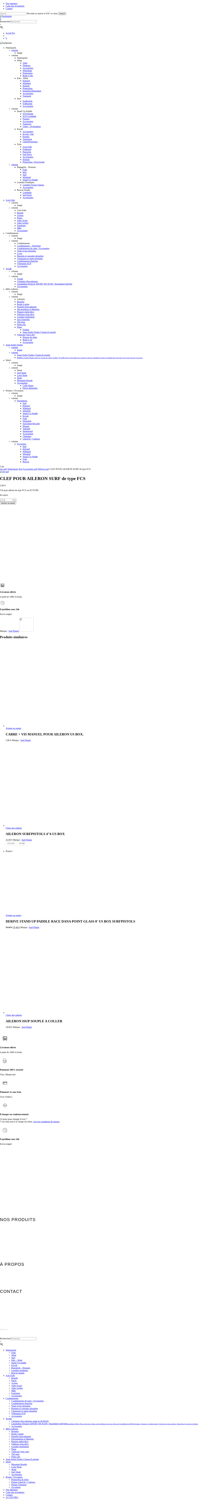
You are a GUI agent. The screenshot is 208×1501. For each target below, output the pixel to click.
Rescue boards (17, 1373)
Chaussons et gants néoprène (24, 1411)
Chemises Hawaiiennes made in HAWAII (30, 1421)
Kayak (14, 1365)
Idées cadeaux (5, 1245)
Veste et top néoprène (20, 1406)
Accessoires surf (30, 469)
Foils (13, 1352)
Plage (13, 1449)
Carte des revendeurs (8, 1279)
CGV (39, 1321)
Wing (13, 1355)
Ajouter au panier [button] (13, 728)
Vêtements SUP (18, 1413)
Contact (3, 1283)
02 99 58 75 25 (11, 1308)
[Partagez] (199, 3)
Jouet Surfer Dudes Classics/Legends (22, 1459)
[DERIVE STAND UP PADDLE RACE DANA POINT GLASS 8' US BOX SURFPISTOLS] (46, 913)
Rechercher (5, 21)
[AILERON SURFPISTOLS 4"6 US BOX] (48, 825)
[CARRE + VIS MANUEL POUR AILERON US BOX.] (48, 726)
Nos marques (5, 1276)
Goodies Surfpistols (20, 1446)
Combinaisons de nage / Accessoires (27, 1401)
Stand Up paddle (18, 1363)
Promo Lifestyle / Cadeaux (23, 1482)
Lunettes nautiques (19, 1370)
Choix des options (14, 828)
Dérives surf (43, 469)
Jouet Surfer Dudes (7, 1249)
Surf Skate (16, 1472)
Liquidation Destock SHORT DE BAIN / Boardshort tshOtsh (104, 1424)
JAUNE (11, 843)
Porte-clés (15, 1457)
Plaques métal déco (19, 1441)
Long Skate (16, 1467)
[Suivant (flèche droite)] (203, 750)
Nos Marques (12, 1490)
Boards (14, 1378)
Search (62, 14)
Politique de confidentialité (25, 1321)
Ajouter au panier (8, 503)
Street (2, 1252)
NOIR (22, 843)
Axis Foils (4, 1235)
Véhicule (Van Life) (20, 1451)
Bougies (15, 1431)
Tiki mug (15, 1454)
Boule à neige (17, 1434)
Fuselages (15, 1393)
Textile (2, 1242)
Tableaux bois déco (20, 1444)
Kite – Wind (16, 1360)
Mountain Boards (19, 1464)
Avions (14, 1383)
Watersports (12, 469)
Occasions (16, 1487)
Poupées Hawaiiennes (21, 1436)
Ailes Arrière (17, 1388)
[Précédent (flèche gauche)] (5, 750)
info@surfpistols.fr (13, 1303)
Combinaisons (5, 1238)
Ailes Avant (16, 1385)
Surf (20, 469)
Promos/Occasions (7, 1256)
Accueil (3, 469)
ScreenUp (12, 1329)
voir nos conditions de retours (46, 1121)
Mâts (13, 1391)
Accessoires (16, 1396)
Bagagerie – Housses (20, 1368)
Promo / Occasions (14, 1477)
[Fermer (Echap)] (205, 3)
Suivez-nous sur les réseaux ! (17, 1313)
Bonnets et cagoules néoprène (24, 1408)
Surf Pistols (14, 631)
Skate (13, 1469)
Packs (14, 1380)
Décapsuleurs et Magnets (22, 1439)
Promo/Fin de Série (20, 1479)
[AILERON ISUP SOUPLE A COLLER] (48, 1012)
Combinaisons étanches (21, 1403)
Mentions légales (7, 1321)
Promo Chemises (18, 1485)
